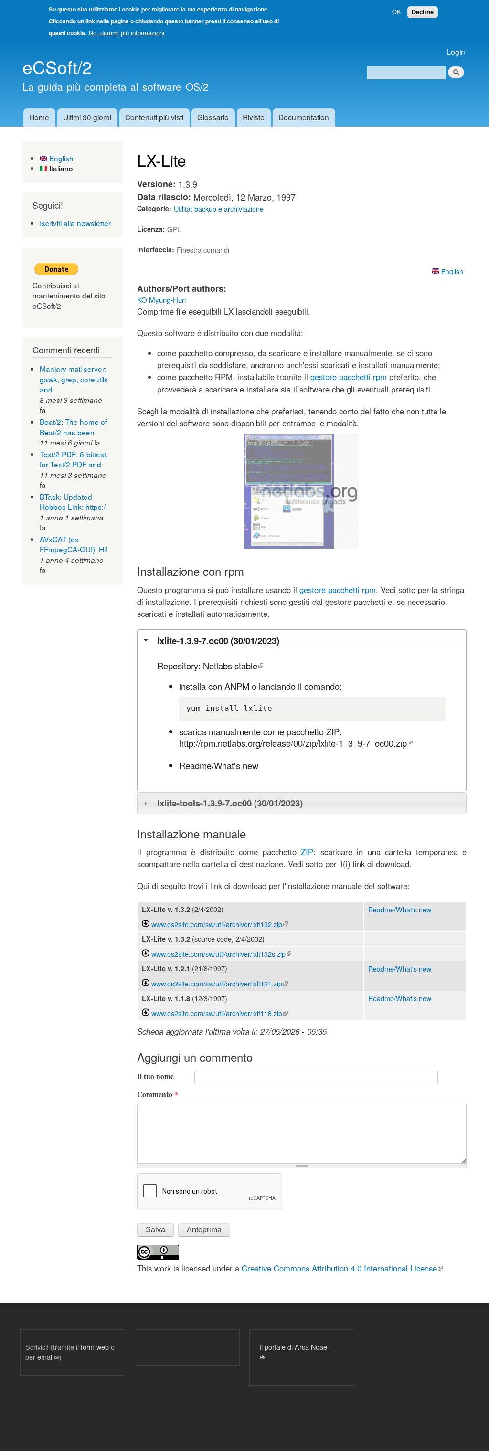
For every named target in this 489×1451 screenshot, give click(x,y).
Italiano (60, 168)
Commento (157, 1094)
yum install (212, 708)
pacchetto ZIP (313, 731)
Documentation (303, 117)
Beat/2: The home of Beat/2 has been (73, 426)
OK (396, 12)
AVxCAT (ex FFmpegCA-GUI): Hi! (73, 544)
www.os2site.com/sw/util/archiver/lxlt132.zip (219, 924)
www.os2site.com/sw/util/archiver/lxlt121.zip (219, 983)
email (48, 1357)
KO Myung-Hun (161, 300)
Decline (423, 12)
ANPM (236, 686)
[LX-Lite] (289, 545)
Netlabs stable (233, 665)
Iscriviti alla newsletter (75, 223)
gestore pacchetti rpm (348, 376)
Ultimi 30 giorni (87, 117)
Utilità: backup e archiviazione (219, 208)
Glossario (213, 117)
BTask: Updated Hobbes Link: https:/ (73, 501)
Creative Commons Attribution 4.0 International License (342, 1268)
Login (455, 51)
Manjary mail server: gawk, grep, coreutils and (74, 378)
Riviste (254, 117)
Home (39, 117)
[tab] (302, 640)
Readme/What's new (218, 765)
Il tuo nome (155, 1076)
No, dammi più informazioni (126, 33)
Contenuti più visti (154, 117)
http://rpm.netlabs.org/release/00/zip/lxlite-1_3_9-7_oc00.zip (296, 743)
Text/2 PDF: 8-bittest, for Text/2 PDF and (74, 459)
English (60, 158)
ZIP (307, 852)
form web (95, 1347)
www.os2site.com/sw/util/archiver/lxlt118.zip (219, 1013)
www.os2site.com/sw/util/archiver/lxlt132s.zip (221, 954)
